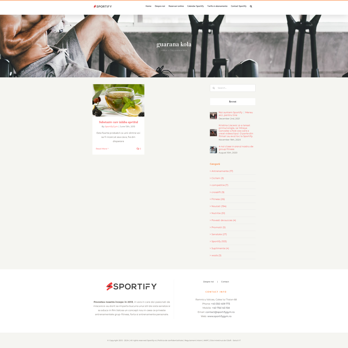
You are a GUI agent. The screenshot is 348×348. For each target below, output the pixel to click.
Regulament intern (193, 340)
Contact (225, 281)
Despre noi (208, 281)
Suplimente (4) (220, 248)
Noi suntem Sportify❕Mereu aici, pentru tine (236, 113)
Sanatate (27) (219, 234)
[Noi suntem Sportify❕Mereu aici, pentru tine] (213, 114)
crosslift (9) (218, 192)
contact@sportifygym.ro (220, 312)
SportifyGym (111, 126)
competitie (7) (220, 185)
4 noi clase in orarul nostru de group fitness (236, 148)
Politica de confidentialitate (170, 340)
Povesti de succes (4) (224, 220)
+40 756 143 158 (221, 307)
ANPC (206, 340)
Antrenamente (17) (222, 171)
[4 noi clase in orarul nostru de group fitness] (213, 148)
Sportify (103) (219, 241)
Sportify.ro (151, 340)
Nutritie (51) (218, 213)
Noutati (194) (219, 206)
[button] (251, 6)
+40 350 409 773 (220, 303)
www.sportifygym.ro (219, 316)
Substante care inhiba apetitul (118, 98)
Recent (233, 101)
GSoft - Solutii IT (233, 340)
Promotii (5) (219, 227)
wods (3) (217, 255)
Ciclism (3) (218, 178)
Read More (101, 148)
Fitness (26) (218, 199)
